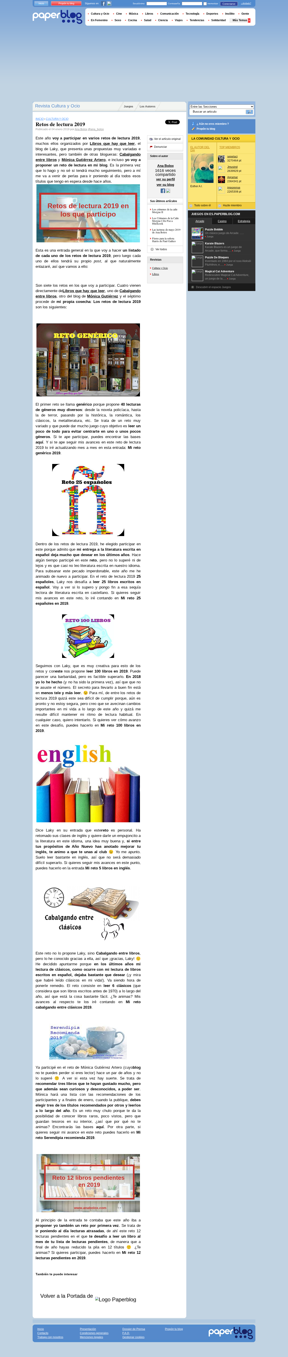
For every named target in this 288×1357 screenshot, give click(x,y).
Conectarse (229, 3)
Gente (245, 13)
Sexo (118, 20)
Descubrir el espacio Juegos (213, 287)
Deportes (212, 13)
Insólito (229, 13)
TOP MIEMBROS (229, 147)
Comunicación (169, 13)
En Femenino (99, 20)
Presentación (88, 1329)
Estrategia (244, 221)
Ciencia (163, 20)
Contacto (42, 1333)
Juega (210, 236)
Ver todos (161, 249)
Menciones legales (91, 1337)
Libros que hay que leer (84, 291)
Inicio (41, 3)
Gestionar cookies (133, 1337)
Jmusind (232, 166)
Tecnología (192, 13)
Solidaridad (218, 20)
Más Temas (240, 20)
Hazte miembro (232, 205)
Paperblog (57, 17)
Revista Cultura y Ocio (57, 105)
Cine (119, 13)
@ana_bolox (96, 129)
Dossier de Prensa (133, 1329)
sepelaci (232, 156)
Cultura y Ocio (160, 268)
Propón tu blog (206, 128)
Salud (147, 20)
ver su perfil (165, 179)
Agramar (232, 177)
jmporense (233, 187)
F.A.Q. (126, 1333)
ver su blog (165, 184)
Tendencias (197, 20)
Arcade (200, 221)
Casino (222, 221)
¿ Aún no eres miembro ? (213, 123)
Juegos (128, 106)
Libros (155, 274)
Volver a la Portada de (67, 1296)
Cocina (132, 20)
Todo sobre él (202, 205)
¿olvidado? (246, 3)
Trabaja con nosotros (50, 1337)
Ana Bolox (81, 129)
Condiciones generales (94, 1333)
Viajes (179, 20)
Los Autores (147, 106)
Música (133, 13)
